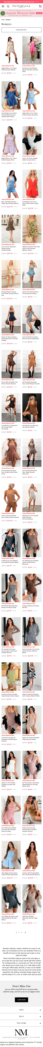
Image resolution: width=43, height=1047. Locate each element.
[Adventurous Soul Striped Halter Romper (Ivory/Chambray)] (32, 498)
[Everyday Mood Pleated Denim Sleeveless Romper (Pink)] (32, 50)
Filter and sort (21, 29)
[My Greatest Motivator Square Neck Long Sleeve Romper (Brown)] (11, 631)
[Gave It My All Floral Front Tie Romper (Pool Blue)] (32, 274)
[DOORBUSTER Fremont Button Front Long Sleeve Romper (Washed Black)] (32, 631)
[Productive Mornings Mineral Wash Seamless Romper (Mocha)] (32, 810)
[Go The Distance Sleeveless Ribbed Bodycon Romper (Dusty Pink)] (32, 765)
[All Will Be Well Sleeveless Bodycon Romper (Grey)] (11, 588)
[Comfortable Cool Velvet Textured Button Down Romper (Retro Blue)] (11, 95)
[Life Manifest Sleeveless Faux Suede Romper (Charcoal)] (32, 452)
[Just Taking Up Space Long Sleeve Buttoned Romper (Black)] (11, 898)
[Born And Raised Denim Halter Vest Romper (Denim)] (11, 184)
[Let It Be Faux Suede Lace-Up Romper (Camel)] (32, 407)
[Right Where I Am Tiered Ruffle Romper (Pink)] (11, 140)
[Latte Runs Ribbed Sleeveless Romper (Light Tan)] (32, 898)
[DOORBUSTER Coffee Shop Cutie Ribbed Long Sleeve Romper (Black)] (11, 543)
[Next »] (25, 932)
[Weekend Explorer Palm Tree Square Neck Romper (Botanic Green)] (32, 229)
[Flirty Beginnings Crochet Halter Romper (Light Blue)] (11, 855)
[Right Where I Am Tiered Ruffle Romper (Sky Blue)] (32, 95)
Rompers (8, 19)
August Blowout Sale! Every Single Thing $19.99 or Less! (19, 1)
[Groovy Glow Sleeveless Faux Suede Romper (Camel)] (11, 498)
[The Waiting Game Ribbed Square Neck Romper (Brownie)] (32, 543)
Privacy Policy (21, 1038)
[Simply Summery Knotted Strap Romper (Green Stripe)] (11, 676)
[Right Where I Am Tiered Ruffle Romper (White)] (11, 50)
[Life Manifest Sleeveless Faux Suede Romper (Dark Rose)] (11, 452)
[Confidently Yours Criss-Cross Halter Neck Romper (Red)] (32, 184)
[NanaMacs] (22, 6)
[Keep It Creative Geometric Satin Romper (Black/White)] (32, 676)
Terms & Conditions (35, 1037)
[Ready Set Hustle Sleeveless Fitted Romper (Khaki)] (32, 720)
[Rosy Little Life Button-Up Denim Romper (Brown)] (11, 364)
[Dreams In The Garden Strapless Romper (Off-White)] (11, 765)
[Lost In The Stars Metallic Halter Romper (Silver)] (32, 140)
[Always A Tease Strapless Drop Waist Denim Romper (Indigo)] (11, 319)
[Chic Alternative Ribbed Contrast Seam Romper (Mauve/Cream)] (11, 810)
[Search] (9, 6)
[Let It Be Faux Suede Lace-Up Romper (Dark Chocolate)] (11, 407)
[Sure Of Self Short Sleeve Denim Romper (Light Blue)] (32, 319)
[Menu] (4, 6)
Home (3, 19)
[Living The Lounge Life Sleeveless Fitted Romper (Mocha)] (11, 720)
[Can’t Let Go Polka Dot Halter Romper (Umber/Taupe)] (11, 229)
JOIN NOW (21, 1000)
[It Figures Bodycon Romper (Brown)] (32, 588)
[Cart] (40, 6)
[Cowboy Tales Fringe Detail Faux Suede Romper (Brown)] (32, 855)
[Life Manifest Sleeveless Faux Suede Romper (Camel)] (32, 364)
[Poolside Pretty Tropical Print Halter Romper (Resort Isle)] (11, 274)
